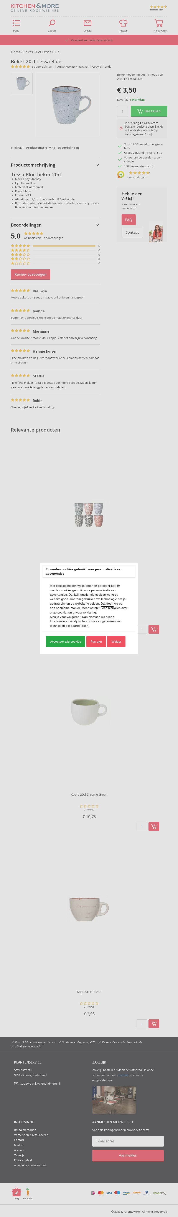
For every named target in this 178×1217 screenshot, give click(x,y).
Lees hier (107, 608)
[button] (65, 641)
